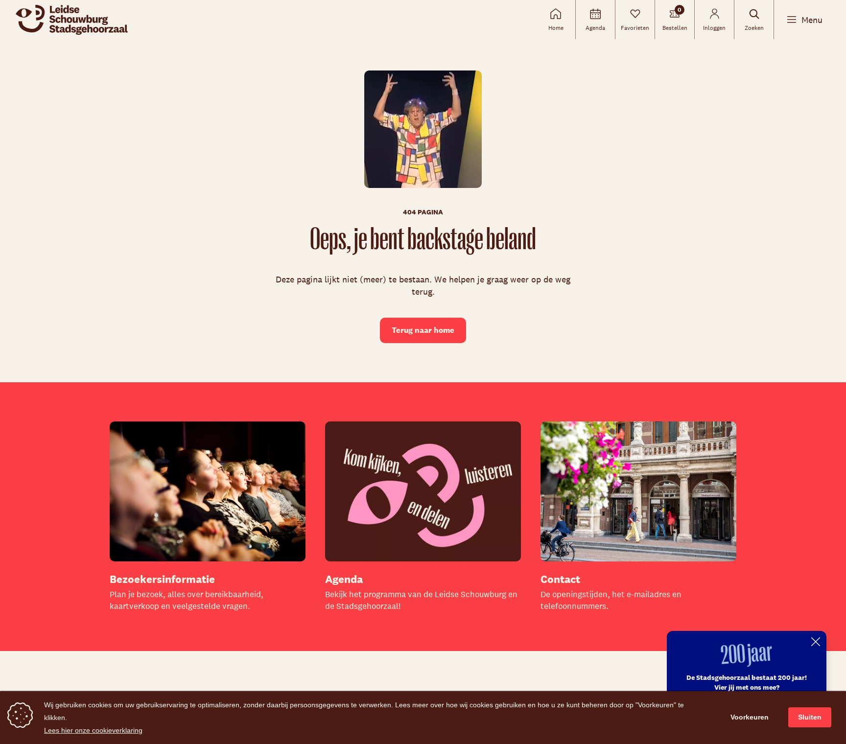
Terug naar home (423, 330)
